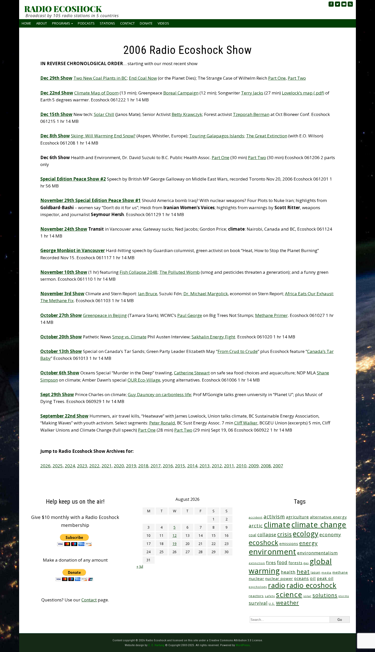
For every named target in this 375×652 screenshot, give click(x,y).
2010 (241, 466)
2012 (217, 466)
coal (252, 534)
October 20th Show (61, 337)
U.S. (272, 604)
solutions (325, 595)
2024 (70, 466)
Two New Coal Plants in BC (100, 78)
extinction (257, 563)
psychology (258, 587)
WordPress (243, 645)
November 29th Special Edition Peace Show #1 (90, 200)
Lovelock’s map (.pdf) (303, 93)
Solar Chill (104, 114)
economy (330, 534)
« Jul (139, 566)
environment (272, 552)
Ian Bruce (147, 294)
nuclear (256, 578)
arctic (256, 526)
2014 (192, 466)
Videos (163, 23)
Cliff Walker (245, 423)
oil (313, 578)
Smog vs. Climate (129, 337)
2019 (131, 466)
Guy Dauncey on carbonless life (159, 394)
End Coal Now (143, 78)
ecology (305, 533)
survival (258, 603)
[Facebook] (331, 4)
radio (276, 585)
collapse (266, 534)
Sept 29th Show (57, 394)
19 (174, 543)
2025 (58, 466)
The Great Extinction (266, 136)
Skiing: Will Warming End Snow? (103, 136)
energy (308, 543)
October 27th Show (61, 315)
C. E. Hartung (156, 645)
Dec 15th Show (56, 114)
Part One (277, 78)
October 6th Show (59, 373)
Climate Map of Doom (96, 93)
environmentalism (317, 553)
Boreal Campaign (180, 93)
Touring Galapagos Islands (216, 136)
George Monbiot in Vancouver (72, 250)
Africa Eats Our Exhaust (309, 294)
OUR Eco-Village (144, 380)
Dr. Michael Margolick (205, 294)
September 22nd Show (64, 416)
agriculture (297, 517)
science (289, 594)
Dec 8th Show (55, 136)
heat (303, 571)
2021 (107, 466)
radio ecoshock (311, 585)
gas (306, 563)
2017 (156, 466)
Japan (315, 572)
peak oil (325, 578)
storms (344, 596)
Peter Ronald (162, 423)
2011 (229, 466)
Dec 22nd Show (56, 93)
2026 (45, 466)
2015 (180, 466)
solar (307, 596)
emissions (288, 543)
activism (274, 516)
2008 (266, 466)
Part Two (297, 78)
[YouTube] (343, 4)
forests (296, 562)
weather (287, 602)
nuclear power (279, 578)
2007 (278, 466)
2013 (204, 466)
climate (277, 524)
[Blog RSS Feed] (350, 4)
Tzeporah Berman (251, 114)
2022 (94, 466)
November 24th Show (63, 229)
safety (270, 596)
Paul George (189, 315)
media (326, 572)
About (41, 23)
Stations (107, 23)
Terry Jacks (252, 93)
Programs (61, 23)
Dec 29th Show (56, 78)
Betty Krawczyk (187, 114)
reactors (256, 596)
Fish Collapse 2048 (138, 272)
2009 (253, 466)
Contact (127, 23)
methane (340, 572)
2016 (168, 466)
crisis (284, 534)
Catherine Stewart (192, 373)
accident (255, 517)
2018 (143, 466)
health (288, 572)
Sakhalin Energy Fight (213, 337)
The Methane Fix (57, 300)
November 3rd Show (62, 294)
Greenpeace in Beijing (105, 315)
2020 (119, 466)
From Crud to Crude (238, 351)
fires (271, 562)
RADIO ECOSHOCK (63, 9)
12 (174, 535)
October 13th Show (61, 351)
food (282, 562)
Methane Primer (271, 315)
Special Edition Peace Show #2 (73, 179)
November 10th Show (63, 272)
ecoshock (263, 542)
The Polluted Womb (179, 272)
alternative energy (328, 516)
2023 (82, 466)
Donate (146, 23)
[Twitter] (337, 4)
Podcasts (86, 23)
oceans (301, 578)
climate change (318, 524)
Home (26, 23)
